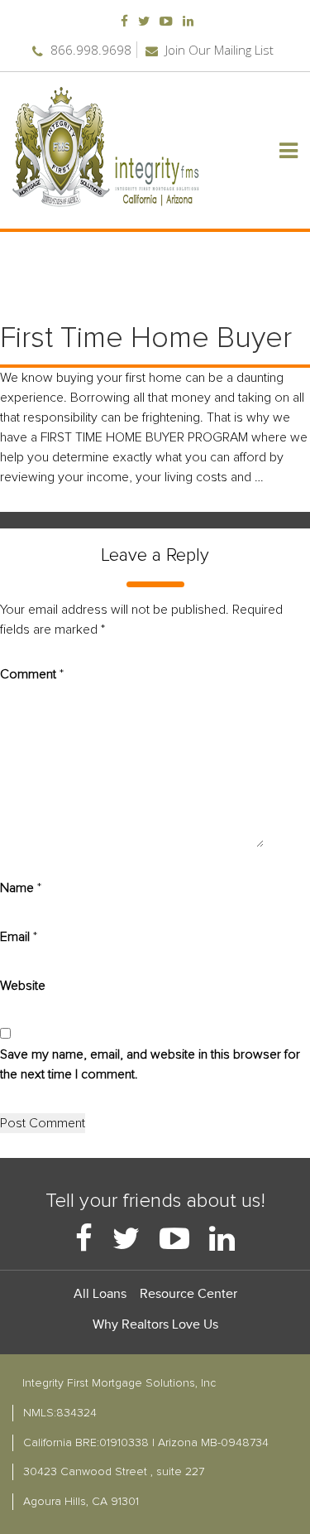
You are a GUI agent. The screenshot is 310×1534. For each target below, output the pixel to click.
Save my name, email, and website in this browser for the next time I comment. (150, 1064)
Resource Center (188, 1294)
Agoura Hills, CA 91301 (81, 1501)
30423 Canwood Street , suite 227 (113, 1472)
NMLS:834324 (60, 1413)
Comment (32, 674)
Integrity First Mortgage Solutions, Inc (119, 1383)
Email (18, 936)
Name (20, 888)
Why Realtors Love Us (155, 1325)
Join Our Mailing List (218, 49)
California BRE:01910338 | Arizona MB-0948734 (146, 1443)
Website (22, 985)
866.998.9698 (89, 49)
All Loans (100, 1294)
